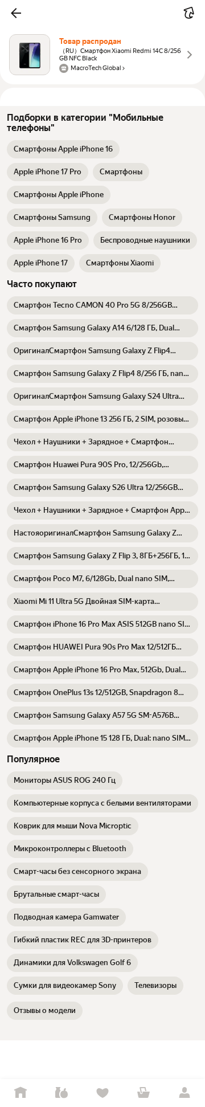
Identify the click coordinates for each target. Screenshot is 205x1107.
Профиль (184, 1093)
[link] (63, 149)
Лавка (61, 1093)
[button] (16, 13)
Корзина (143, 1093)
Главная (20, 1093)
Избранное (102, 1093)
